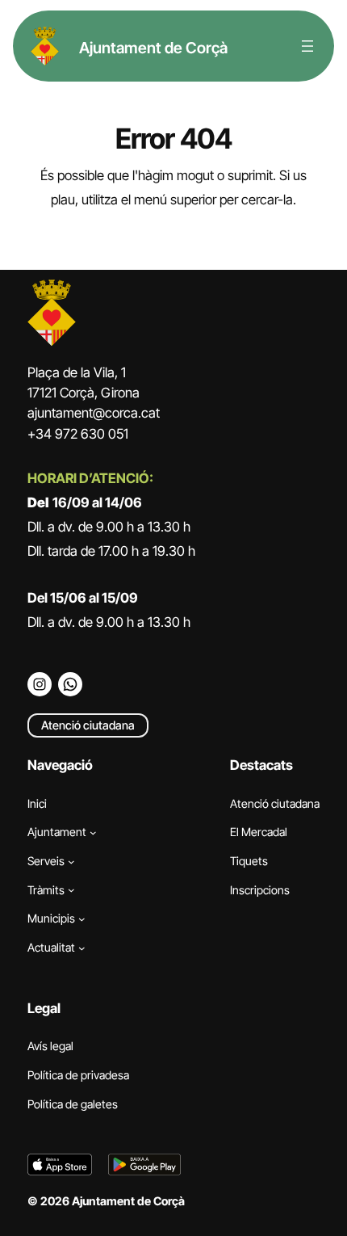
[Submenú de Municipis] (82, 919)
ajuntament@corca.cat (93, 413)
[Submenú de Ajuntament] (93, 832)
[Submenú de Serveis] (71, 861)
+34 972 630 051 (77, 434)
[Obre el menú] (307, 46)
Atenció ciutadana (88, 725)
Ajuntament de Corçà (153, 47)
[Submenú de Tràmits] (71, 889)
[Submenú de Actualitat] (82, 947)
